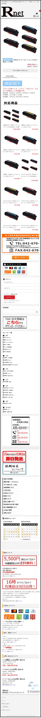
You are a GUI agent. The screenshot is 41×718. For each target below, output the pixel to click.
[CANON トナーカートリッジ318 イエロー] (29, 115)
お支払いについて (11, 493)
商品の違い (11, 481)
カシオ (13, 358)
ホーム (3, 697)
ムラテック (13, 403)
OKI (13, 352)
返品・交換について (11, 501)
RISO (13, 412)
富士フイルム (13, 395)
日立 (13, 390)
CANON (13, 360)
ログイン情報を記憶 (11, 294)
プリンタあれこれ (11, 484)
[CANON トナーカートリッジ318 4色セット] (29, 164)
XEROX (13, 376)
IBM (13, 340)
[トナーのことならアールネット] (13, 15)
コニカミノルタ (13, 365)
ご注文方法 (11, 490)
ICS (13, 338)
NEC (13, 345)
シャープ (13, 373)
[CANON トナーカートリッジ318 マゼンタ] (11, 140)
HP (13, 342)
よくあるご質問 (11, 510)
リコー (13, 409)
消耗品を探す (5, 704)
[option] (20, 37)
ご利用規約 (4, 707)
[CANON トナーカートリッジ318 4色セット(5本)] (11, 115)
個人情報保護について (11, 507)
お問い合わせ (11, 513)
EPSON (13, 349)
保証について (11, 498)
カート (3, 700)
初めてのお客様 (11, 479)
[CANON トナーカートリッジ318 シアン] (29, 140)
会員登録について (11, 487)
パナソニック (13, 388)
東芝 (13, 382)
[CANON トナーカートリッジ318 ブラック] (11, 164)
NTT (13, 347)
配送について (11, 496)
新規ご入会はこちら (9, 302)
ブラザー (13, 397)
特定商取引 (11, 504)
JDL (13, 371)
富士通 (13, 393)
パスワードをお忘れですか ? (11, 300)
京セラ (13, 362)
